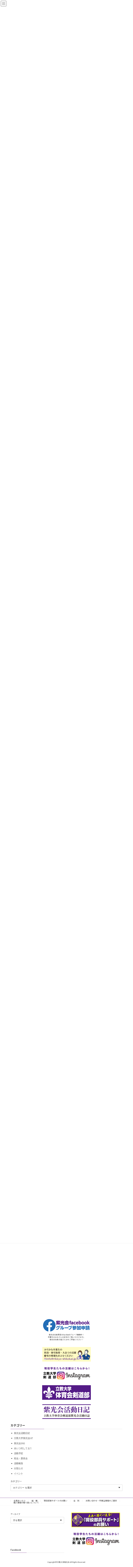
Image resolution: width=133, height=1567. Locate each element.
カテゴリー (16, 1481)
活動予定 (18, 1453)
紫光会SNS (19, 1443)
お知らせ (18, 1468)
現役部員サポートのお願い (55, 1500)
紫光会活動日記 (22, 1433)
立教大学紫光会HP (23, 1438)
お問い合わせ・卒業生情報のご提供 (101, 1500)
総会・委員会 (21, 1458)
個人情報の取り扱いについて (26, 1502)
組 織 (34, 1500)
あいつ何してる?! (23, 1448)
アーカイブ (15, 1514)
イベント (18, 1473)
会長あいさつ (19, 1500)
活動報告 (18, 1463)
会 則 (76, 1500)
